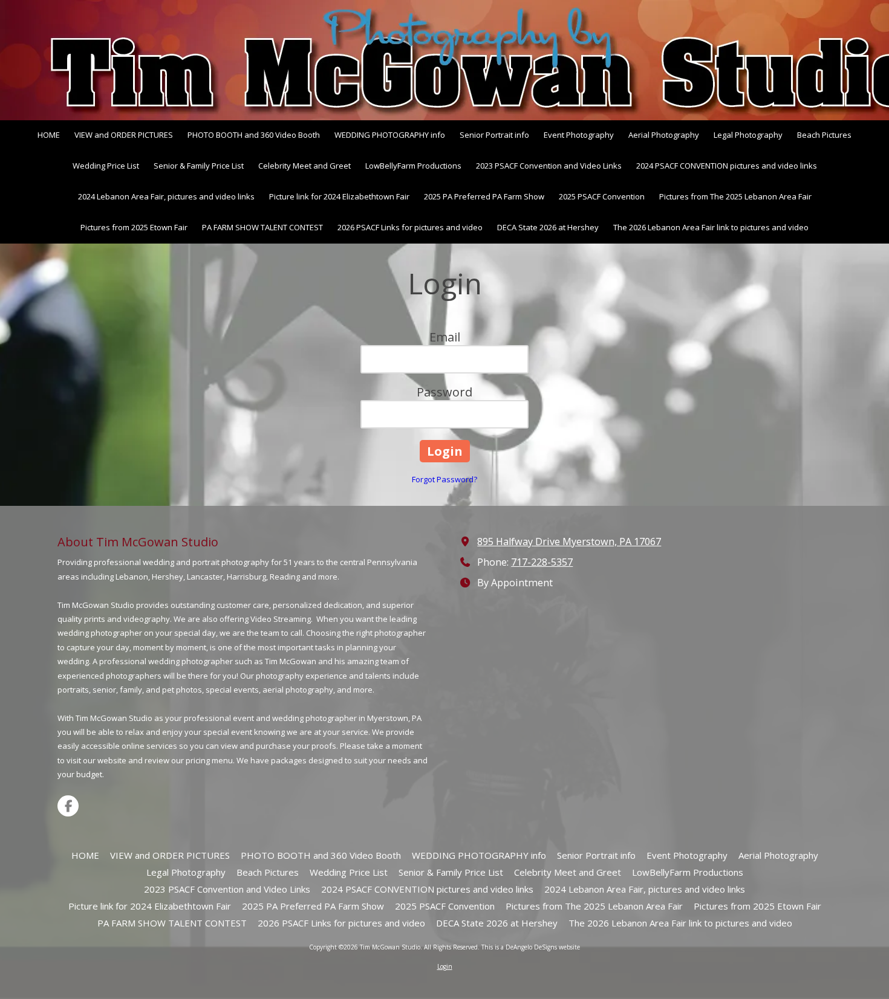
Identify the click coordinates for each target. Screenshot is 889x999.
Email (444, 337)
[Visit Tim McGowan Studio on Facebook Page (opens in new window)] (68, 805)
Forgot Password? (444, 479)
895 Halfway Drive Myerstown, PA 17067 (569, 541)
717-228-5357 (542, 562)
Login (444, 966)
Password (444, 392)
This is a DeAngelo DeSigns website (530, 947)
